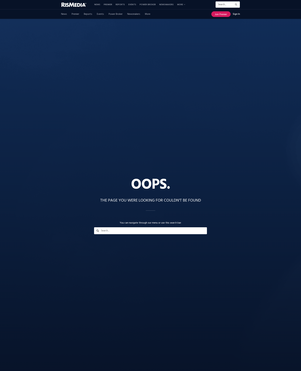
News (97, 4)
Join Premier (221, 14)
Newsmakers (166, 4)
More (180, 4)
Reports (120, 4)
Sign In (236, 14)
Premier (108, 4)
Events (132, 4)
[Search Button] (236, 4)
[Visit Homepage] (75, 4)
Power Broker (148, 4)
